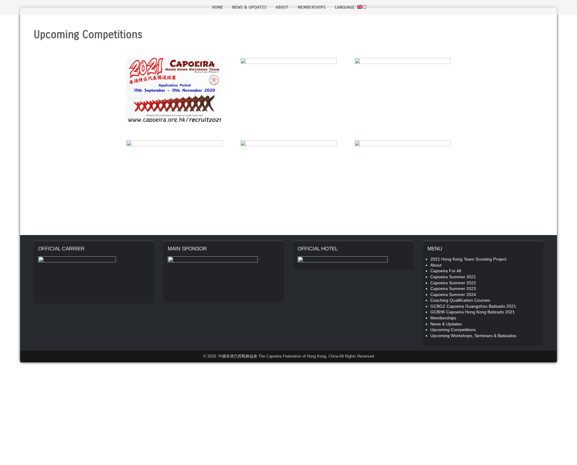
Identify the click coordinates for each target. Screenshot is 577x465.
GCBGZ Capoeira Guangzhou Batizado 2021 (473, 306)
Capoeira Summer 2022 (453, 282)
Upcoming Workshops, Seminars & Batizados (473, 335)
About (282, 7)
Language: (346, 7)
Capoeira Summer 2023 (453, 288)
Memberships (312, 7)
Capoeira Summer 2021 (453, 276)
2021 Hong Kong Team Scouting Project (468, 259)
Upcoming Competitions (453, 329)
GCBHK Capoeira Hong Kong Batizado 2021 (472, 311)
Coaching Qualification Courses (460, 300)
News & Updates (249, 7)
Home (217, 7)
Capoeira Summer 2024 (453, 294)
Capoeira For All (445, 270)
